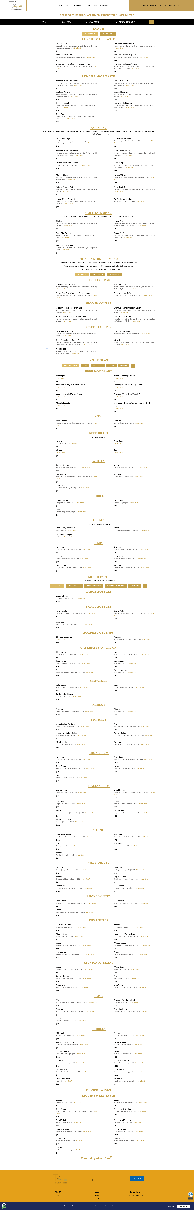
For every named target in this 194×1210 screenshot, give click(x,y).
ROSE (85, 366)
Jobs (97, 1192)
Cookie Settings (171, 1206)
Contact (87, 5)
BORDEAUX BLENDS (94, 586)
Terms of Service (30, 1207)
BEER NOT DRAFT (70, 366)
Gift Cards (104, 5)
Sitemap (97, 1195)
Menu (60, 5)
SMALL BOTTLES (74, 586)
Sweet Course (114, 274)
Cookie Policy (97, 1199)
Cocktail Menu (92, 22)
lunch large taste (107, 34)
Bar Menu (66, 22)
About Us (58, 1192)
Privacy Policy (135, 1192)
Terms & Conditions (135, 1195)
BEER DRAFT (97, 366)
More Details (77, 48)
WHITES (111, 366)
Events (67, 5)
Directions (77, 5)
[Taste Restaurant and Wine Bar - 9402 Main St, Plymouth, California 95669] (16, 5)
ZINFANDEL (135, 586)
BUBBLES (123, 366)
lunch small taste (90, 34)
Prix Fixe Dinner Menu (124, 22)
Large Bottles (57, 586)
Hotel (95, 5)
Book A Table (174, 5)
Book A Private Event (152, 5)
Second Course (97, 274)
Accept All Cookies (183, 1206)
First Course (82, 274)
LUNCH (43, 22)
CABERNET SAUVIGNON (115, 586)
